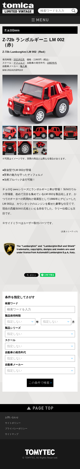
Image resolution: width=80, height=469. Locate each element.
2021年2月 (19, 59)
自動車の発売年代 (15, 352)
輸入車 (23, 66)
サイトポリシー (13, 423)
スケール (10, 340)
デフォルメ (19, 63)
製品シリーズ (13, 328)
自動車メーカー (14, 364)
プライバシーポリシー (16, 428)
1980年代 (52, 63)
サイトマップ (11, 434)
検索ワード (11, 303)
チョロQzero (12, 30)
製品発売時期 (13, 315)
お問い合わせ (11, 417)
